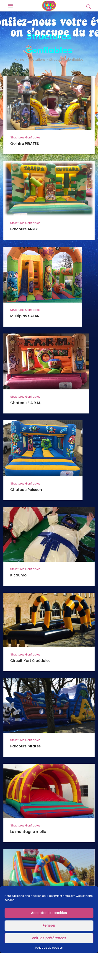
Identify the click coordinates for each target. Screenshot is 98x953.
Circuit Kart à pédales (30, 660)
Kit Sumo (18, 575)
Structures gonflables (25, 137)
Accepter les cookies (49, 912)
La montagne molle (28, 831)
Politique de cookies (49, 948)
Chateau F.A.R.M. (25, 402)
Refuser (49, 925)
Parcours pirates (25, 746)
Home (19, 59)
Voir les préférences (49, 938)
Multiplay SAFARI (25, 316)
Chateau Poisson (26, 489)
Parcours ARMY (24, 229)
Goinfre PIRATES (24, 143)
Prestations (37, 59)
